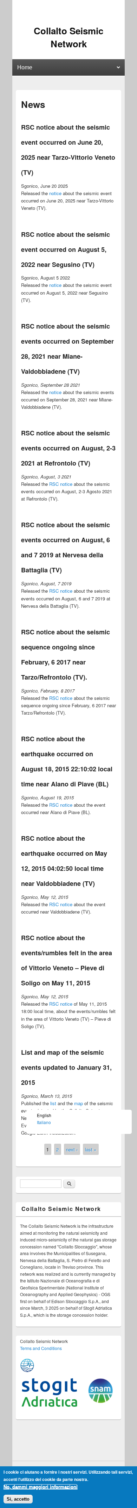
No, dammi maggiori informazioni (41, 1486)
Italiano (44, 1122)
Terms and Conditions (41, 1348)
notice (55, 193)
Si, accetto (18, 1499)
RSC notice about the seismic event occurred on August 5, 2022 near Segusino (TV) (65, 249)
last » (90, 1149)
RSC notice (60, 484)
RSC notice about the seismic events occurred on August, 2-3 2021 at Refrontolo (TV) (68, 448)
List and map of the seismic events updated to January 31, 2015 (66, 1067)
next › (72, 1149)
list (53, 1103)
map (78, 1103)
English (44, 1115)
